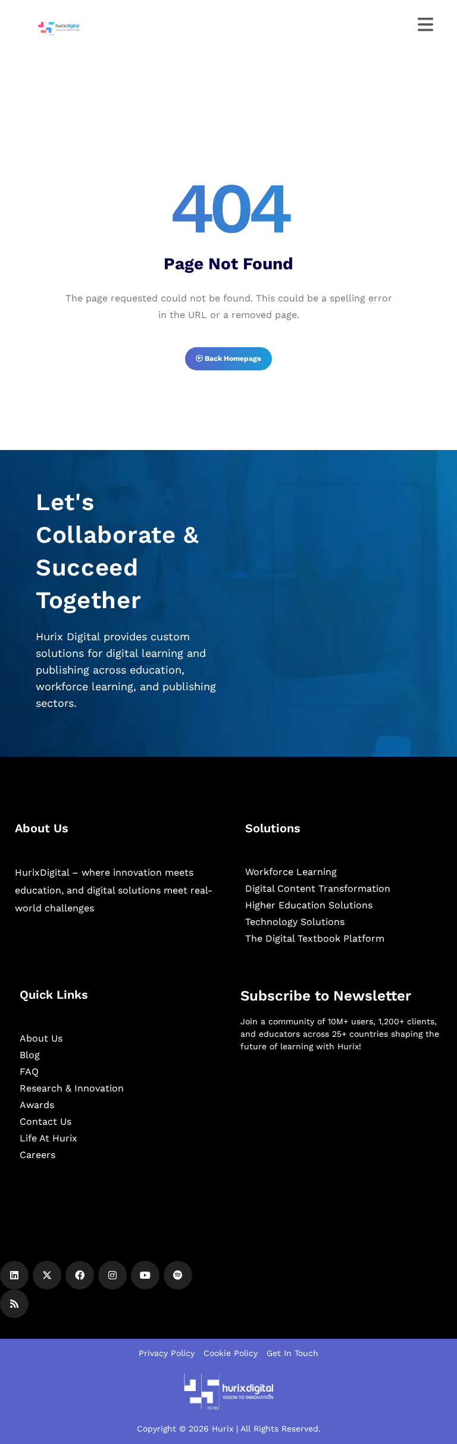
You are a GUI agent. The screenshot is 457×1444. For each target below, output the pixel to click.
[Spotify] (178, 1275)
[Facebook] (79, 1275)
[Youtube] (145, 1275)
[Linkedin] (14, 1275)
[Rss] (14, 1303)
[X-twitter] (47, 1275)
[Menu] (425, 24)
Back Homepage (232, 358)
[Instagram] (112, 1275)
